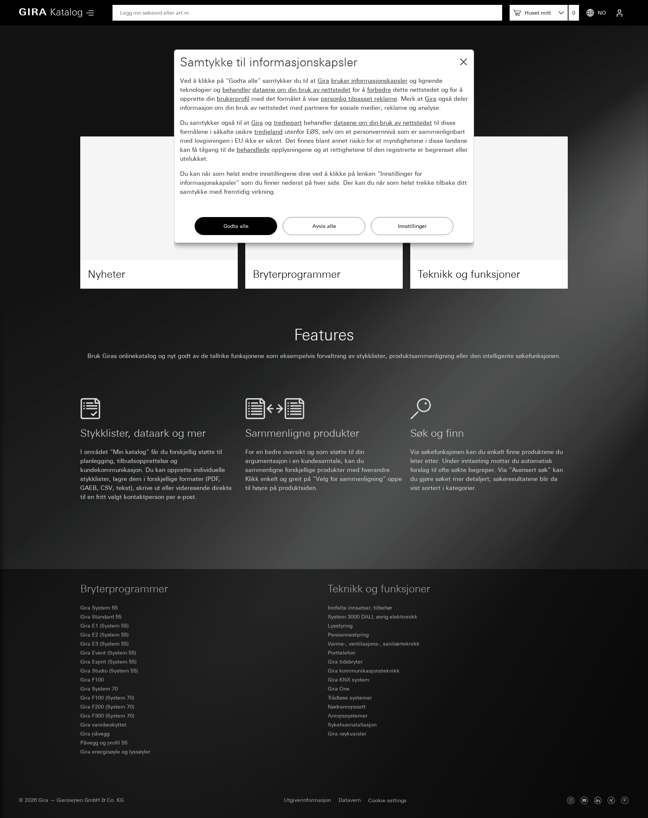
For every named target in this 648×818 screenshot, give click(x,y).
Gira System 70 (99, 689)
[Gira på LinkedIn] (597, 800)
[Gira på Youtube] (584, 800)
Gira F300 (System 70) (107, 716)
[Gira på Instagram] (570, 800)
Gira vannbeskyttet (103, 725)
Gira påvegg (95, 734)
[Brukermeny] (620, 13)
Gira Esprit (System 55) (108, 662)
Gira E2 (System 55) (104, 635)
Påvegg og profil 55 (104, 743)
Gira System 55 (99, 608)
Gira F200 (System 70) (107, 707)
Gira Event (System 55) (108, 653)
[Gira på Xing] (611, 800)
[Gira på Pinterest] (624, 800)
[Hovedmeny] (88, 13)
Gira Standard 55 (101, 617)
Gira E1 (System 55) (104, 626)
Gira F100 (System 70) (107, 698)
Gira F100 (92, 680)
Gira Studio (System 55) (109, 671)
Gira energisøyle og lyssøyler (115, 752)
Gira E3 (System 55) (104, 644)
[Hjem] (50, 12)
